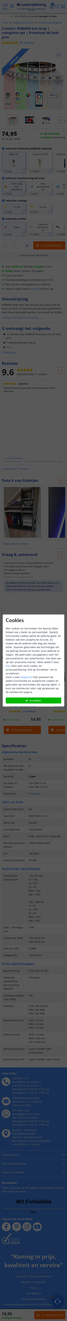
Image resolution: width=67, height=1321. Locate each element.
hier (8, 666)
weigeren (26, 677)
